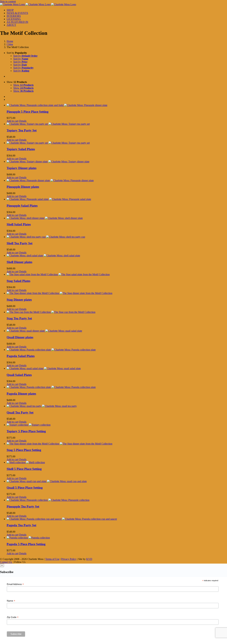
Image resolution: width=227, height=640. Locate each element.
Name (11, 600)
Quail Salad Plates (19, 375)
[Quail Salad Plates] (117, 368)
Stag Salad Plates (18, 281)
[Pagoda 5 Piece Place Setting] (117, 537)
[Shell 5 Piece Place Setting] (117, 462)
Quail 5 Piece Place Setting (25, 487)
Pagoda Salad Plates (21, 356)
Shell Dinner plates (19, 262)
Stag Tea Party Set (19, 318)
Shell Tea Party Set (19, 243)
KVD (89, 559)
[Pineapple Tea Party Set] (117, 500)
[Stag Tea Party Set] (117, 312)
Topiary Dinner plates (21, 168)
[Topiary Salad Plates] (117, 142)
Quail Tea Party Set (20, 412)
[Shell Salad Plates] (117, 218)
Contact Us (6, 562)
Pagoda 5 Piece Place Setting (26, 544)
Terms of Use (52, 559)
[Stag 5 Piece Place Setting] (117, 443)
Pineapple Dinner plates (23, 186)
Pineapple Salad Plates (22, 205)
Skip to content (8, 1)
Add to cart (12, 121)
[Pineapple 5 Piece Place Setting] (117, 105)
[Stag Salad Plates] (117, 274)
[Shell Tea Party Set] (117, 236)
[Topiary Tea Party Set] (117, 123)
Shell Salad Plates (19, 224)
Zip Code (12, 617)
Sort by (25, 55)
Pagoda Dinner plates (21, 393)
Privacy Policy (68, 559)
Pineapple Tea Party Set (23, 506)
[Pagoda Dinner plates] (117, 387)
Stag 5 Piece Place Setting (24, 450)
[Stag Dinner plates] (117, 293)
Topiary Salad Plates (21, 149)
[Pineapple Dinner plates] (117, 180)
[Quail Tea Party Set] (117, 406)
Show (23, 85)
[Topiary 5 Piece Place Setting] (117, 424)
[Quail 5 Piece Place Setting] (117, 481)
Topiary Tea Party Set (22, 130)
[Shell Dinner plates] (117, 255)
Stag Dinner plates (19, 299)
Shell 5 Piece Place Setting (24, 469)
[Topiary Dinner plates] (117, 161)
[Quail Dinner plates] (117, 330)
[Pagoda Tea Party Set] (117, 519)
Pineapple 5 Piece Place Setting (28, 111)
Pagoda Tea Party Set (21, 525)
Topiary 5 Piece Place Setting (26, 431)
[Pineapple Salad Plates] (117, 199)
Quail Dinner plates (20, 337)
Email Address (15, 584)
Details (22, 121)
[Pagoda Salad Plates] (117, 349)
